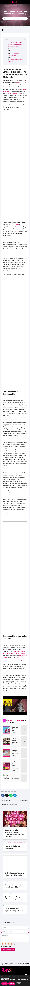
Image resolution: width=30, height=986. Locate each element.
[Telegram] (15, 795)
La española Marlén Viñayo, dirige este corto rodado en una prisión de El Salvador (15, 44)
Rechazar (12, 983)
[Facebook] (3, 795)
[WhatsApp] (11, 795)
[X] (7, 795)
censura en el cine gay (15, 720)
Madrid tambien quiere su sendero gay (22, 799)
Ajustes (18, 983)
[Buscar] (24, 18)
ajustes (13, 980)
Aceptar (4, 983)
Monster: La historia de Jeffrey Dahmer (7, 799)
